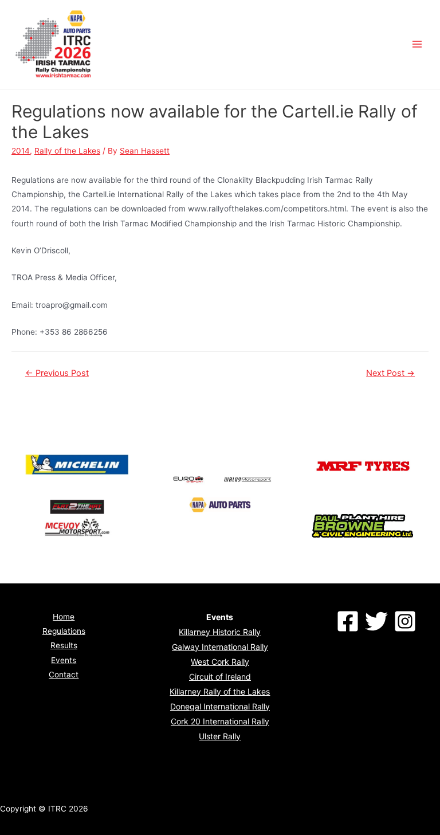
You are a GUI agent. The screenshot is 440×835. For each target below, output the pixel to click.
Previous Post (57, 373)
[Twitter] (376, 621)
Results (63, 645)
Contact (63, 674)
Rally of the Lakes (67, 150)
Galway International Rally (220, 647)
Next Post (390, 373)
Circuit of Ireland (220, 676)
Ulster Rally (220, 736)
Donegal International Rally (220, 706)
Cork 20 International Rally (220, 721)
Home (63, 616)
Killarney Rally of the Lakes (220, 691)
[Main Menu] (417, 44)
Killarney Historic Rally (220, 632)
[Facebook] (347, 621)
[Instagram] (405, 621)
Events (63, 660)
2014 (20, 150)
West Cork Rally (220, 662)
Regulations (63, 631)
